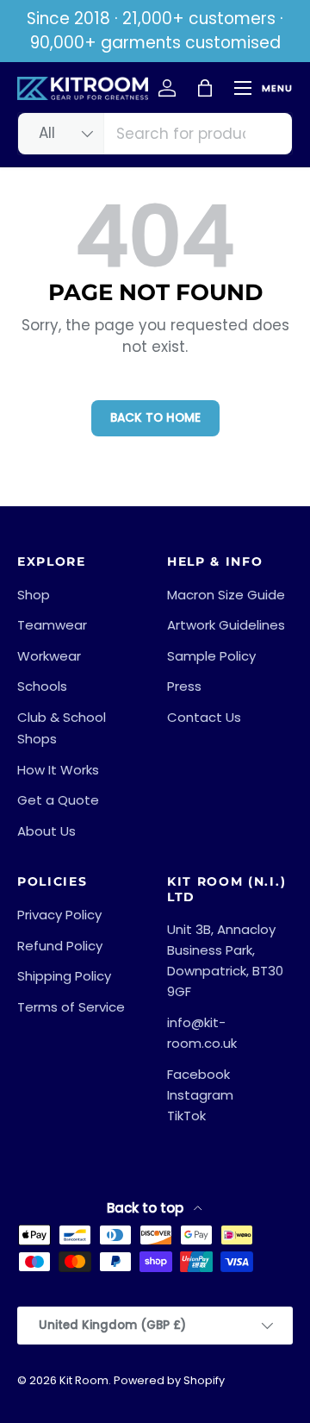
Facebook (198, 1074)
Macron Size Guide (226, 595)
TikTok (186, 1115)
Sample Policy (211, 656)
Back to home (155, 418)
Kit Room (83, 1380)
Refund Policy (59, 946)
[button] (205, 88)
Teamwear (52, 625)
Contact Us (204, 717)
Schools (42, 686)
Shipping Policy (64, 976)
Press (184, 686)
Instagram (200, 1095)
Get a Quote (58, 800)
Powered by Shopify (169, 1380)
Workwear (49, 656)
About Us (46, 831)
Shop (33, 595)
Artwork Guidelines (226, 625)
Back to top (147, 1208)
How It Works (58, 770)
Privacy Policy (59, 915)
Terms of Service (71, 1007)
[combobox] (155, 133)
